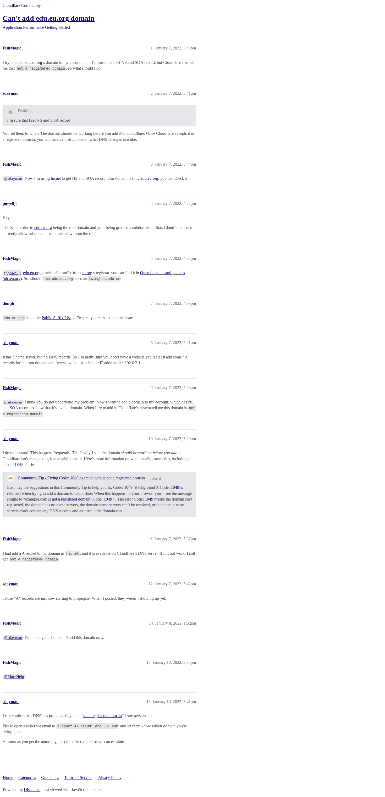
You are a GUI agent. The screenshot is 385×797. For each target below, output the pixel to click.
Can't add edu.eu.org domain (49, 18)
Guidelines (50, 777)
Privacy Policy (109, 777)
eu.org (87, 273)
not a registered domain (71, 499)
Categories (27, 777)
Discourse (32, 789)
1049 (128, 487)
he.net (56, 178)
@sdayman (13, 178)
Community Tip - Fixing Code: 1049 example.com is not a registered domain (81, 478)
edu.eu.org (33, 62)
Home (8, 777)
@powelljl (12, 273)
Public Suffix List (56, 318)
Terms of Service (78, 777)
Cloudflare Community (22, 5)
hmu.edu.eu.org (145, 178)
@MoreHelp (14, 677)
